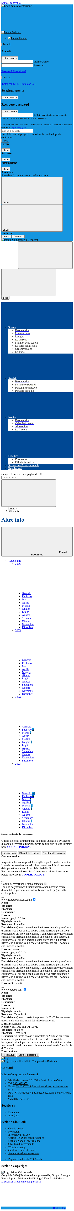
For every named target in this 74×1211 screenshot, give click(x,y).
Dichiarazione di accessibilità (24, 1140)
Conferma (18, 236)
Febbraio (27, 596)
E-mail (37, 114)
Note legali (14, 1131)
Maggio (26, 605)
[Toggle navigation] (28, 282)
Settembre (27, 618)
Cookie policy (16, 1128)
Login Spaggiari (18, 127)
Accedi (6, 44)
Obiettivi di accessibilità (21, 1143)
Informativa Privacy (19, 1134)
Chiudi (6, 150)
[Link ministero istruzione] (16, 5)
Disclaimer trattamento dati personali (21, 1181)
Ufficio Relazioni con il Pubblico (26, 1137)
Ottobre (26, 621)
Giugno (26, 608)
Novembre (28, 624)
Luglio (25, 611)
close (5, 298)
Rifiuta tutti (29, 853)
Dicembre (27, 627)
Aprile (25, 602)
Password (39, 65)
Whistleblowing (16, 1147)
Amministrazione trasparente (23, 1153)
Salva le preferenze (28, 1055)
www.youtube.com (12, 989)
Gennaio (26, 593)
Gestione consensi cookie (22, 1150)
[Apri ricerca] (45, 255)
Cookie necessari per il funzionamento (22, 883)
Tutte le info (14, 560)
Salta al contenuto (11, 2)
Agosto (26, 614)
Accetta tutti (54, 853)
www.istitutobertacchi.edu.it (17, 899)
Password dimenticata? (13, 71)
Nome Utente (41, 61)
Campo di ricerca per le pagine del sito (22, 474)
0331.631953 (20, 1083)
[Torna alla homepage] (37, 239)
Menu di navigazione (49, 553)
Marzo (25, 599)
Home (11, 508)
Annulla (6, 236)
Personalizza (9, 853)
